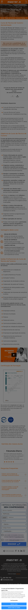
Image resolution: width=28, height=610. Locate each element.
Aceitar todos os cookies (14, 607)
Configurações (14, 600)
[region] (14, 597)
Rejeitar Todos (14, 604)
